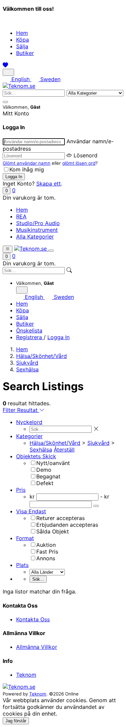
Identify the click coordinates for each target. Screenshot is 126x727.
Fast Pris (47, 551)
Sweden (49, 79)
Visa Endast (31, 511)
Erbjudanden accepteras (67, 524)
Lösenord (85, 155)
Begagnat (48, 476)
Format (25, 538)
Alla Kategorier (35, 236)
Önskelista (29, 330)
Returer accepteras (60, 518)
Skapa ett (48, 183)
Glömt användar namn (26, 163)
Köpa (22, 39)
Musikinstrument (37, 229)
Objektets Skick (36, 456)
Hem (22, 33)
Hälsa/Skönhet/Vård (41, 356)
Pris (21, 489)
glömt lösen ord (78, 163)
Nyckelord (29, 422)
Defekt (44, 483)
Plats (22, 565)
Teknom (26, 674)
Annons (45, 558)
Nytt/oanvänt (53, 463)
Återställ (64, 449)
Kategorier (29, 436)
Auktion (46, 544)
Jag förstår (15, 720)
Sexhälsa (27, 369)
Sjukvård (27, 362)
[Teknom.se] (19, 86)
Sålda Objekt (52, 531)
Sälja (22, 46)
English (20, 79)
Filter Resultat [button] (21, 410)
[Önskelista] (5, 65)
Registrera (30, 337)
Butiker (25, 53)
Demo (43, 469)
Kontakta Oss (33, 619)
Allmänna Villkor (36, 646)
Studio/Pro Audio (38, 223)
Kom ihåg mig (26, 169)
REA (21, 216)
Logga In (58, 337)
